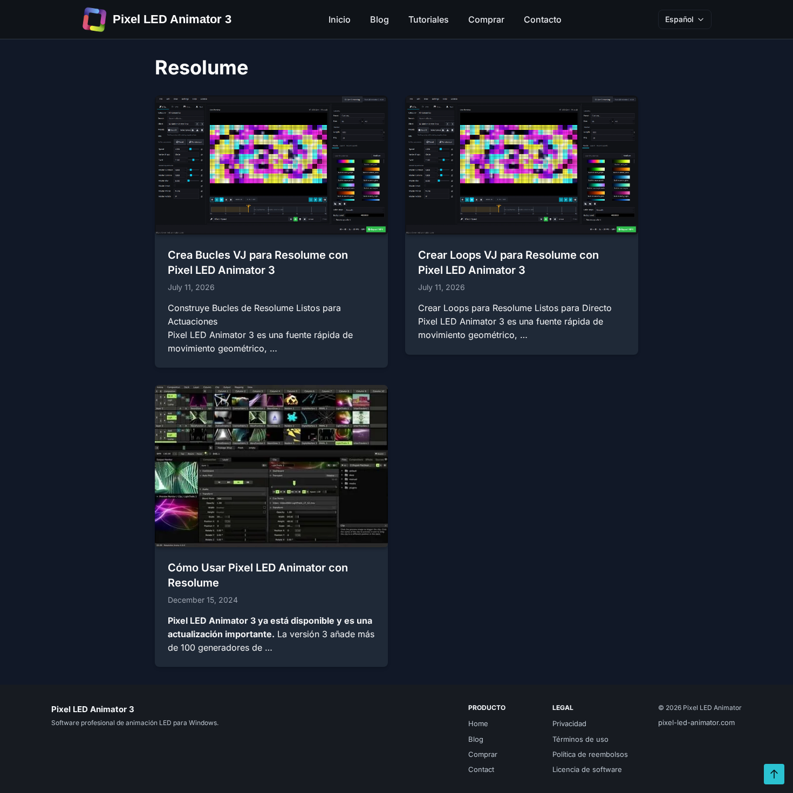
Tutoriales (428, 19)
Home (478, 723)
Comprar (486, 19)
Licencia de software (587, 769)
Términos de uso (580, 739)
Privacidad (569, 723)
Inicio (340, 19)
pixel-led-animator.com (696, 722)
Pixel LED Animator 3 (172, 19)
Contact (481, 769)
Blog (379, 19)
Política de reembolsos (590, 754)
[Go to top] (774, 774)
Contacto (543, 19)
